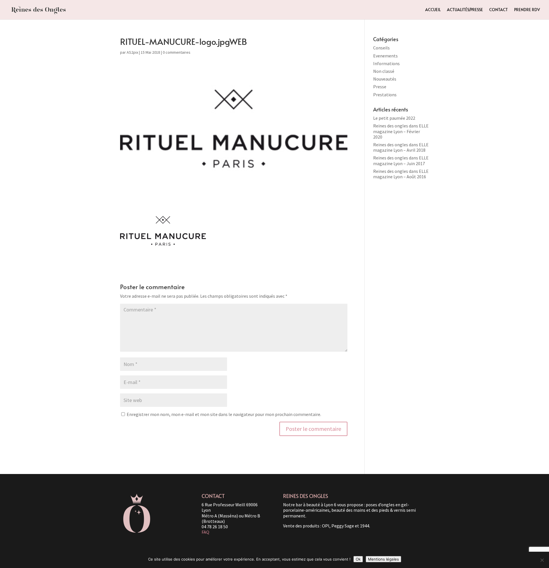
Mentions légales (383, 559)
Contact (498, 10)
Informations (386, 63)
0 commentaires (176, 52)
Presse (379, 86)
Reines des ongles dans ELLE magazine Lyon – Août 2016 (401, 173)
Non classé (383, 71)
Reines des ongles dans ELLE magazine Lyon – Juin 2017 (401, 160)
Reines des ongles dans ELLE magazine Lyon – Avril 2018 (401, 147)
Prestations (385, 94)
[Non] (542, 560)
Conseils (381, 48)
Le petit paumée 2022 (394, 118)
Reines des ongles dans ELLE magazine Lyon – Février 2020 (401, 131)
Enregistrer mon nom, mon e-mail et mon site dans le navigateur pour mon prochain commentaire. (224, 414)
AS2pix (132, 52)
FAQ (205, 532)
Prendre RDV (527, 10)
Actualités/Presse (465, 10)
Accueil (433, 10)
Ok (358, 559)
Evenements (385, 56)
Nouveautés (384, 79)
